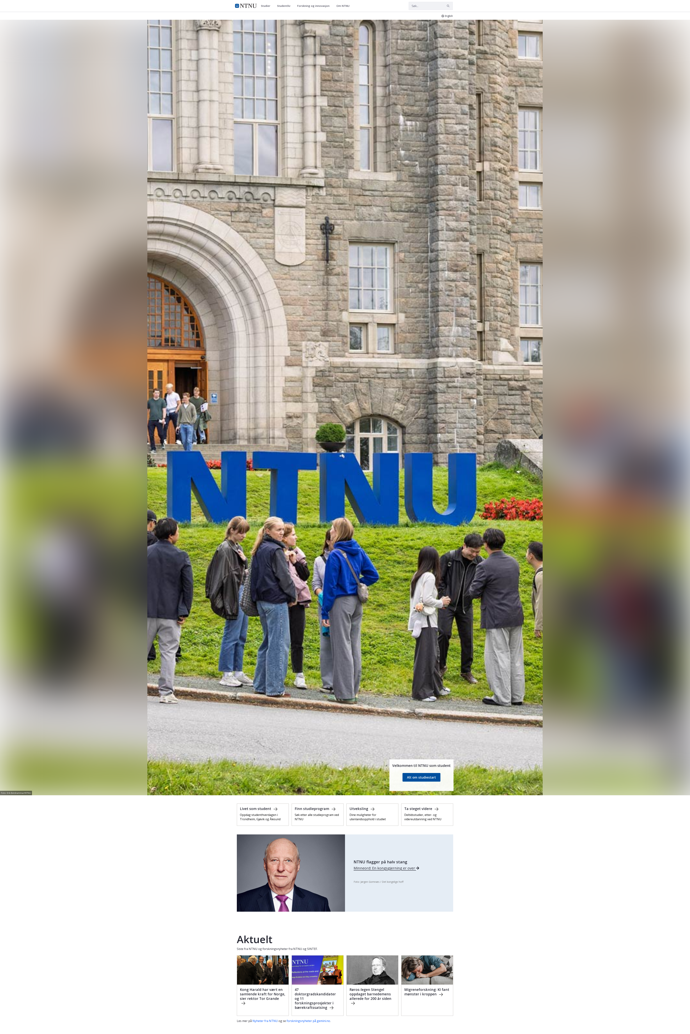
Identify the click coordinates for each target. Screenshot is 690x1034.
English (449, 16)
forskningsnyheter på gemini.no (308, 1021)
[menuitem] (266, 6)
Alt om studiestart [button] (421, 777)
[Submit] (449, 6)
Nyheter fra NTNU (265, 1021)
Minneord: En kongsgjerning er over (385, 868)
